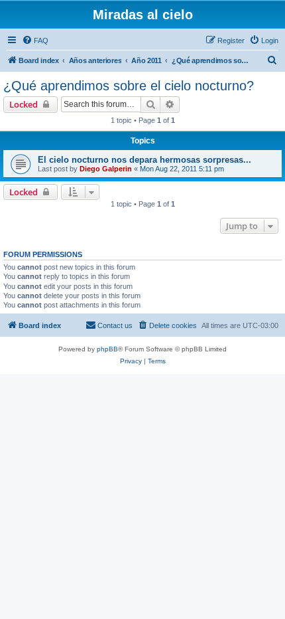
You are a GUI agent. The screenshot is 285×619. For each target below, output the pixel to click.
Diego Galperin (106, 169)
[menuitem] (35, 40)
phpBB (107, 349)
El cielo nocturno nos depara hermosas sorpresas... (144, 160)
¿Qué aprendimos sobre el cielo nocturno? (128, 85)
